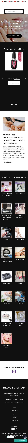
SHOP (14, 414)
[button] (13, 40)
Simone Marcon (19, 435)
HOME (15, 407)
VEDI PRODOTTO (14, 83)
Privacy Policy (10, 436)
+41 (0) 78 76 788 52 (17, 399)
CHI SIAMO (15, 410)
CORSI (15, 417)
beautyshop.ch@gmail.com (15, 402)
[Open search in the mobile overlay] (14, 11)
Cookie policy (18, 436)
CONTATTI (15, 420)
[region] (14, 28)
